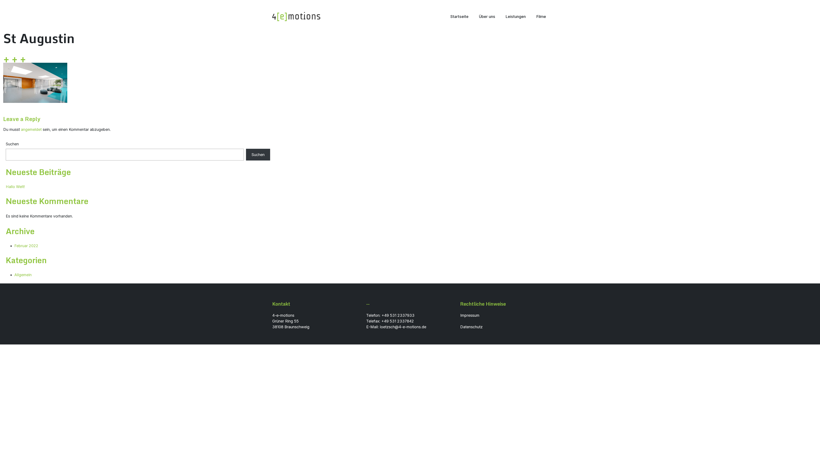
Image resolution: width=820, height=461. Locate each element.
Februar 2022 (26, 246)
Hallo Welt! (15, 186)
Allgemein (23, 275)
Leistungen (516, 16)
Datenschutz (471, 327)
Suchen (12, 144)
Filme (541, 16)
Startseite (459, 16)
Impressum (469, 315)
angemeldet (31, 129)
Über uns (487, 16)
